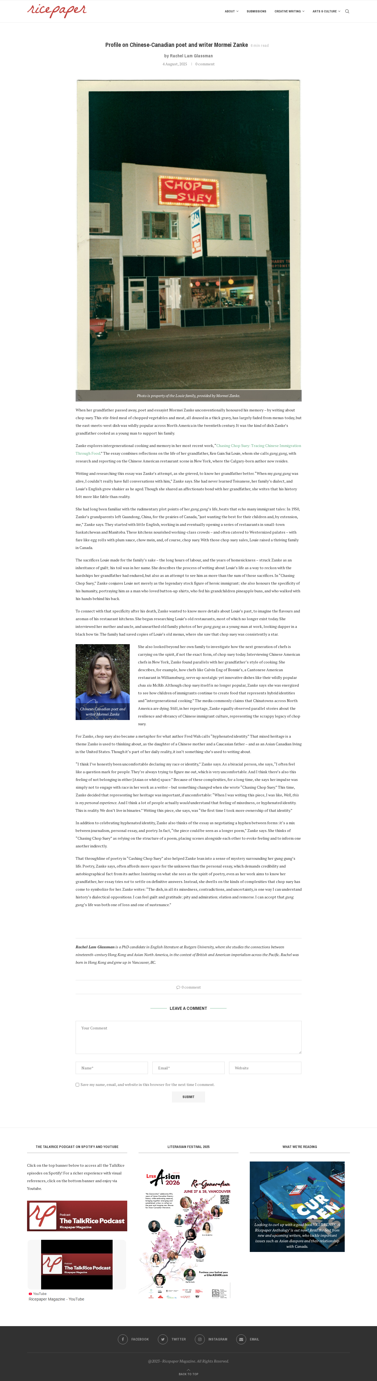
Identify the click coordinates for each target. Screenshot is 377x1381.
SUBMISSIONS (256, 11)
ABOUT (230, 11)
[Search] (347, 11)
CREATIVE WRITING (288, 11)
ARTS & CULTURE (325, 11)
